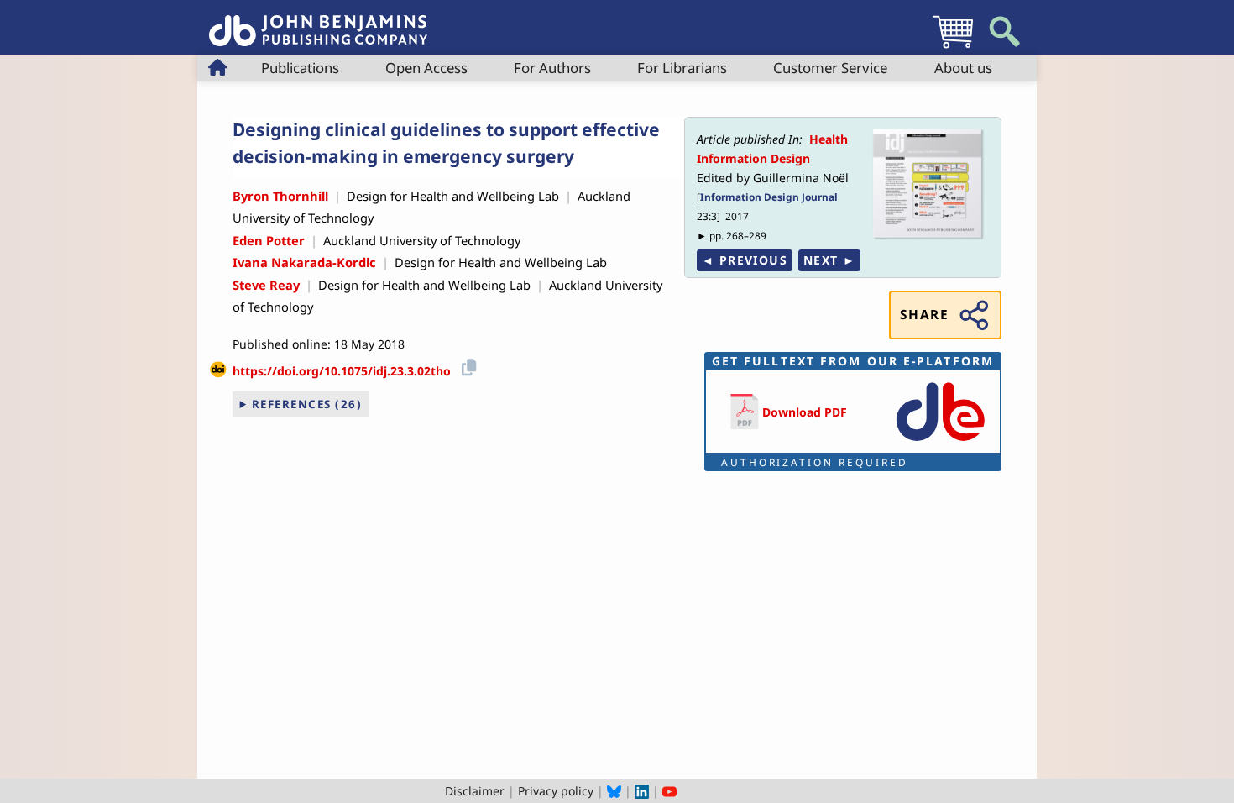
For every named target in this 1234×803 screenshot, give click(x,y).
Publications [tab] (300, 67)
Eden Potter (269, 240)
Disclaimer (475, 791)
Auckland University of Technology (421, 240)
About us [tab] (963, 67)
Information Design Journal (769, 196)
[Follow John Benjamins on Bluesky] (614, 791)
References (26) (307, 404)
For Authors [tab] (552, 67)
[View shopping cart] (953, 47)
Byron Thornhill (280, 195)
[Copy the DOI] (466, 365)
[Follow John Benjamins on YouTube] (669, 791)
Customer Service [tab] (830, 67)
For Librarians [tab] (682, 67)
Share (924, 314)
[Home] (318, 21)
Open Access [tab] (426, 67)
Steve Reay (266, 284)
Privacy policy (555, 791)
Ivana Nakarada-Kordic (304, 262)
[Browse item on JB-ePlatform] (940, 442)
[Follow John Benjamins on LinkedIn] (642, 791)
